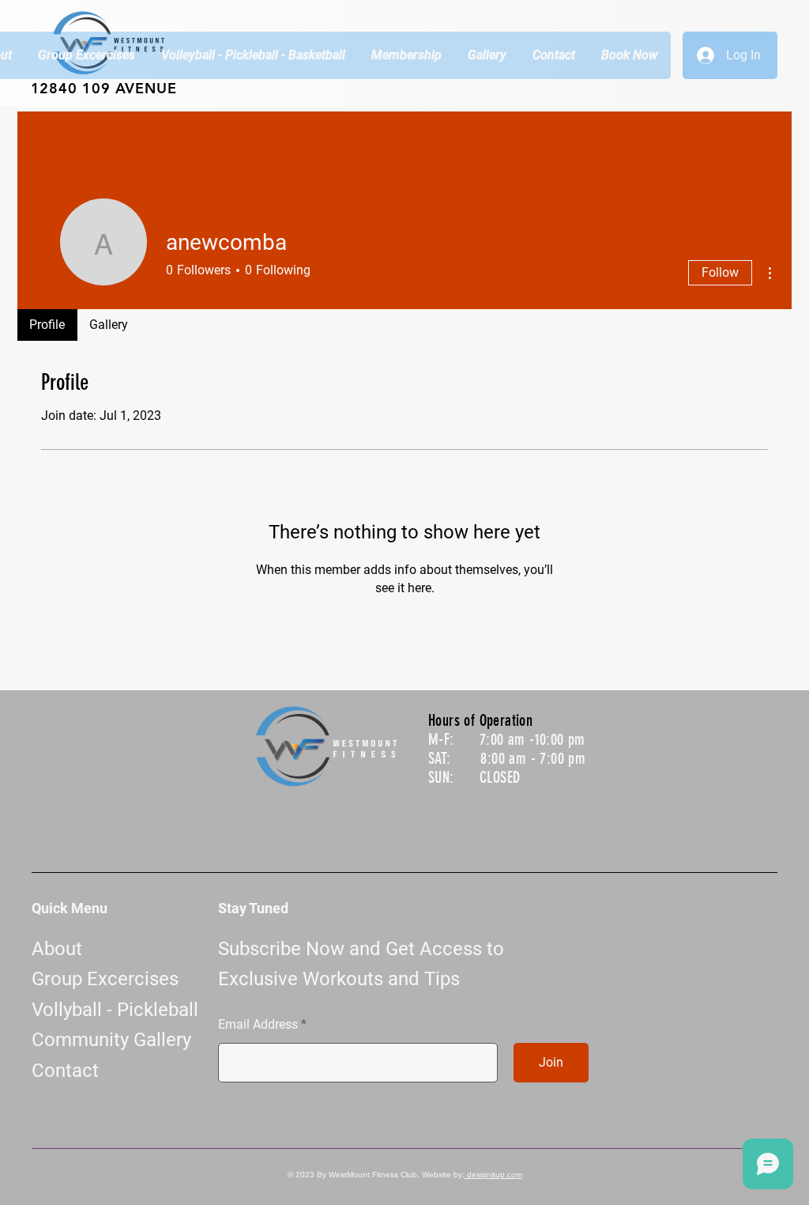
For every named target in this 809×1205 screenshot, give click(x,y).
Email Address (258, 1024)
